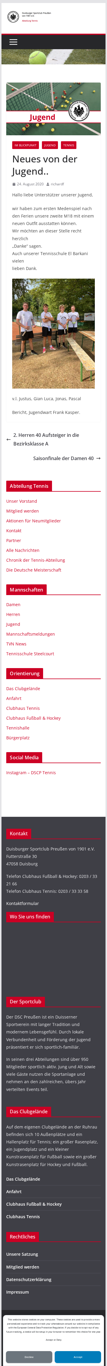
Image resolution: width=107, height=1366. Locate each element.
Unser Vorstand (21, 501)
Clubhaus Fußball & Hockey (33, 718)
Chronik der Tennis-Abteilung (35, 560)
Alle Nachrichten (23, 550)
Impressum (17, 1292)
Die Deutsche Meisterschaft (33, 570)
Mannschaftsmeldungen (30, 634)
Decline (29, 1357)
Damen (13, 604)
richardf (57, 184)
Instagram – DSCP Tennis (31, 772)
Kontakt (13, 530)
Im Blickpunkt (26, 145)
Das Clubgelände (23, 688)
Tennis (68, 145)
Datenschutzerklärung (28, 1279)
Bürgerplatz (18, 738)
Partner (13, 540)
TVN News (16, 644)
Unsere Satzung (22, 1254)
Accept (78, 1357)
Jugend (50, 145)
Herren (13, 614)
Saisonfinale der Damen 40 (63, 458)
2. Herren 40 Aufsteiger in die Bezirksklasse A (46, 439)
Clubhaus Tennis (23, 708)
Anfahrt (13, 698)
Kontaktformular (22, 903)
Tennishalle (17, 728)
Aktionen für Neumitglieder (33, 521)
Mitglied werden (22, 511)
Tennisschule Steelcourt (30, 653)
